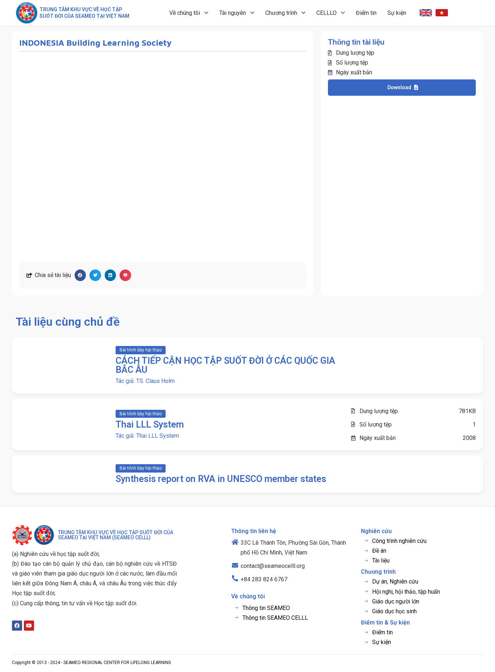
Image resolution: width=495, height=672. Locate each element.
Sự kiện (396, 12)
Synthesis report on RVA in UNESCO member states (221, 479)
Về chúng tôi (184, 12)
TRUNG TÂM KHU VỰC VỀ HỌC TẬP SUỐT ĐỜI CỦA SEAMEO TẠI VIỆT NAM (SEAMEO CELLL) (115, 534)
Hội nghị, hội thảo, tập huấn (406, 591)
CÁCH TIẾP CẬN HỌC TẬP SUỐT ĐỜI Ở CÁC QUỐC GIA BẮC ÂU (225, 365)
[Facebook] (17, 626)
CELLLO (326, 12)
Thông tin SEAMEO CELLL (275, 617)
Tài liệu (381, 560)
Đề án (379, 550)
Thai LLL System (150, 424)
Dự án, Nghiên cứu (395, 581)
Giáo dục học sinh (394, 611)
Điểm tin (366, 12)
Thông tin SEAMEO (266, 608)
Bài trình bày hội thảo (141, 350)
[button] (80, 275)
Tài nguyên (232, 12)
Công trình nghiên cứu (399, 540)
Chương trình (281, 12)
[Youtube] (29, 626)
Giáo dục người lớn (395, 601)
